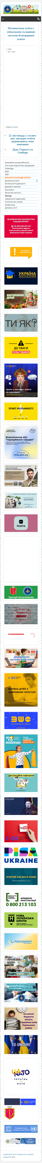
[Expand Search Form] (38, 19)
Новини (15, 127)
